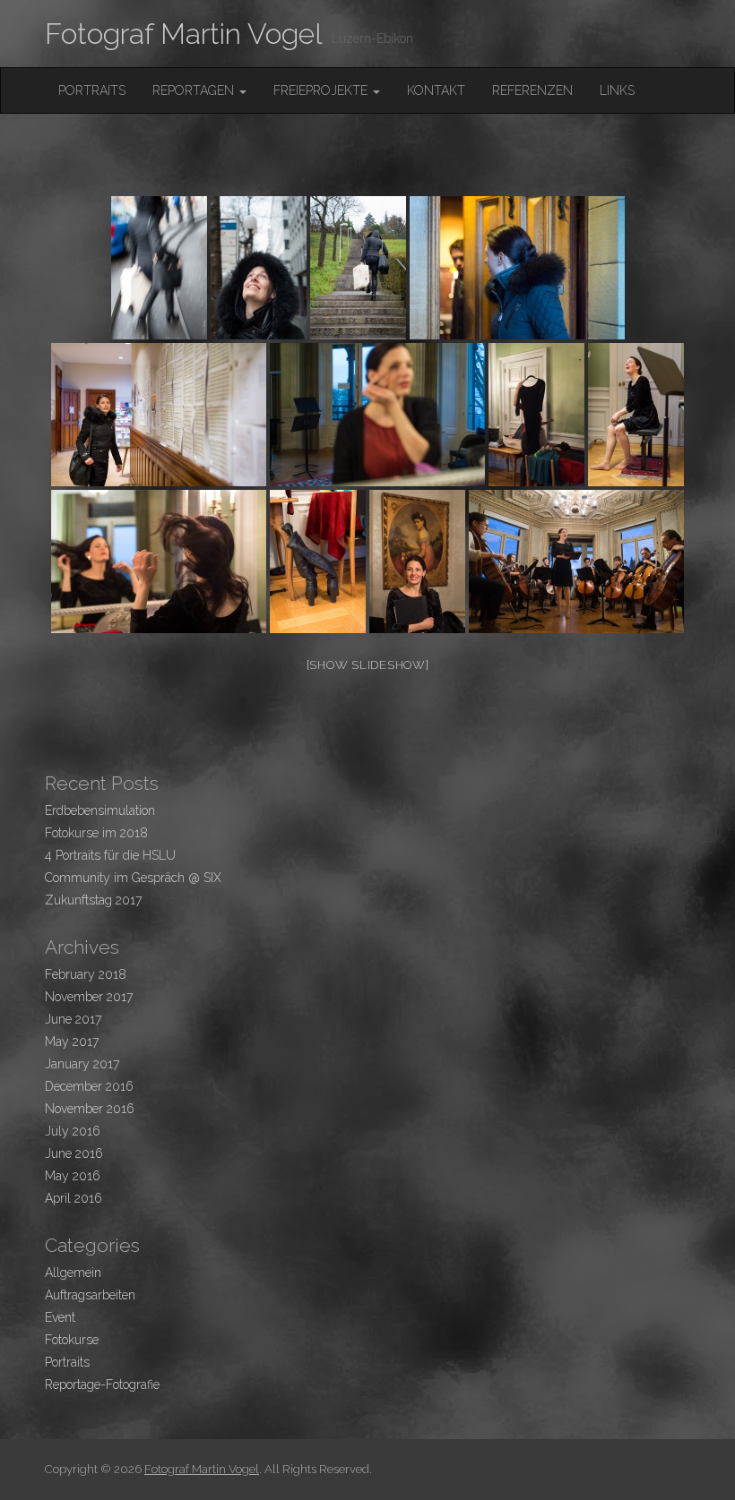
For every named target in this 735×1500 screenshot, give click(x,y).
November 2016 (89, 1108)
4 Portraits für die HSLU (110, 855)
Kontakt (436, 90)
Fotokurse (72, 1340)
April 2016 (73, 1198)
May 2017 (72, 1041)
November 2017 (89, 997)
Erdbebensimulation (100, 810)
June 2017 (73, 1019)
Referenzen (532, 90)
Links (617, 90)
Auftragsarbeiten (90, 1295)
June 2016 (74, 1153)
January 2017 (82, 1064)
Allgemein (73, 1272)
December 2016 (89, 1086)
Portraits (91, 90)
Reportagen (195, 90)
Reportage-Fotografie (102, 1384)
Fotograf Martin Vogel (184, 33)
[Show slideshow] (368, 665)
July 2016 (72, 1131)
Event (60, 1317)
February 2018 (85, 974)
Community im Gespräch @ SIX (133, 877)
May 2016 (72, 1176)
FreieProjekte (322, 90)
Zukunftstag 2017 (93, 900)
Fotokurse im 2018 (96, 833)
